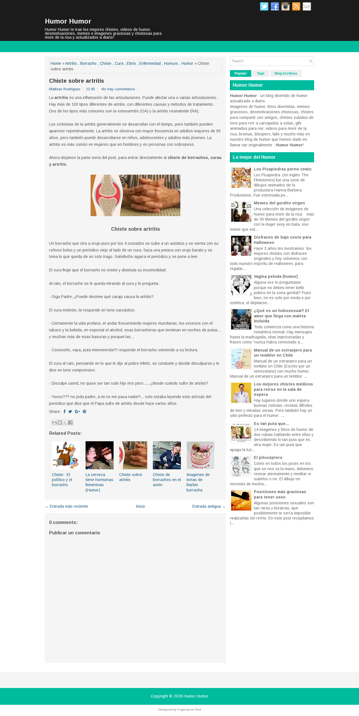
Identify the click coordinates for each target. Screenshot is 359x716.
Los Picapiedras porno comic (283, 169)
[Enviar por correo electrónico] (54, 422)
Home (56, 63)
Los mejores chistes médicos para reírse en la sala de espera (283, 389)
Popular (240, 73)
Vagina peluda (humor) (276, 276)
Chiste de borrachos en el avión (167, 479)
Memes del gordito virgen (279, 203)
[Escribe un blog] (60, 422)
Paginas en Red (189, 709)
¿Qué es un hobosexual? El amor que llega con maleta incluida (281, 315)
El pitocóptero (268, 457)
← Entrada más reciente (66, 506)
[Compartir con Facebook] (70, 422)
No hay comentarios (118, 89)
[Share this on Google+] (77, 411)
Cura (119, 63)
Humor (187, 63)
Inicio (140, 506)
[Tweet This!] (70, 411)
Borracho (88, 63)
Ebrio (131, 63)
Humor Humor (68, 21)
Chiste (105, 63)
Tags (260, 73)
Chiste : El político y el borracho (62, 479)
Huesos (171, 63)
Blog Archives (286, 73)
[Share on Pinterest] (84, 411)
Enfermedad (150, 63)
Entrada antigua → (209, 506)
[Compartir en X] (65, 422)
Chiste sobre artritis (76, 81)
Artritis (71, 63)
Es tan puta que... (271, 423)
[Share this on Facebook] (64, 411)
